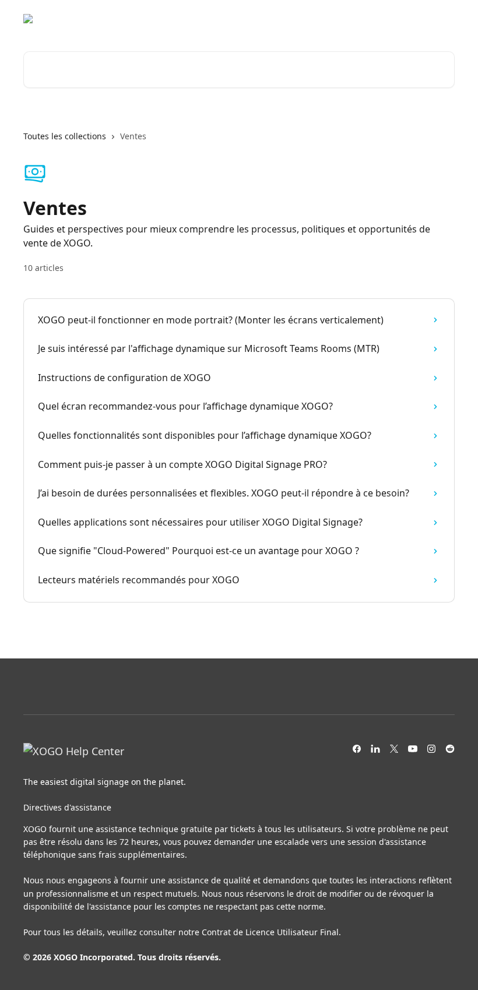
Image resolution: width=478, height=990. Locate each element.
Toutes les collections (64, 136)
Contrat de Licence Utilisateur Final (270, 932)
